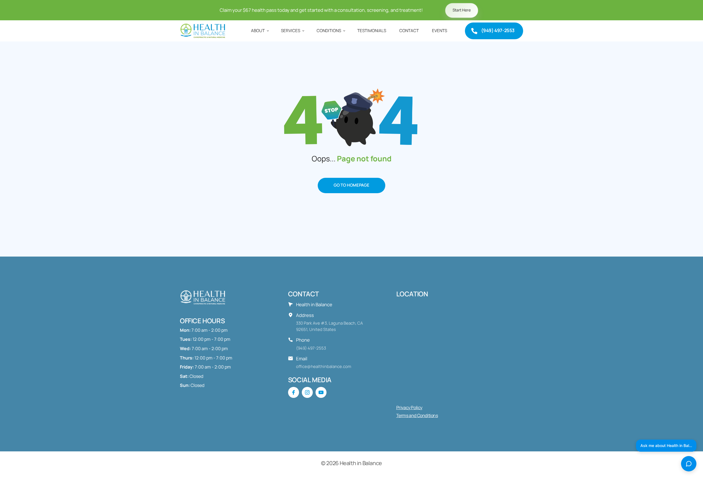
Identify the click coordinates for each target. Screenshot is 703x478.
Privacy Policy (409, 407)
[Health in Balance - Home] (204, 31)
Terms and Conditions (417, 415)
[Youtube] (321, 392)
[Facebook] (293, 392)
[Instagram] (307, 392)
